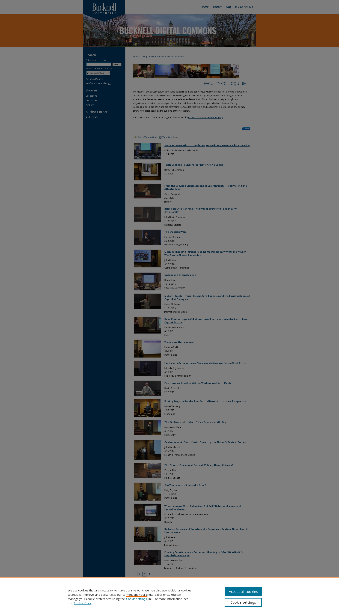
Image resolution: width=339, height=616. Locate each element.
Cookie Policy (82, 603)
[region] (169, 596)
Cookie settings (136, 599)
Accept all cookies (243, 591)
